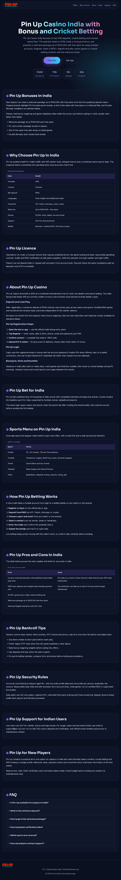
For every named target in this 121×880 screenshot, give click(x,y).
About (94, 5)
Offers (75, 5)
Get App (70, 60)
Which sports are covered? (23, 835)
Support (108, 5)
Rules (100, 5)
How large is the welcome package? (28, 819)
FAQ (114, 5)
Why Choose (85, 5)
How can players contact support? (27, 843)
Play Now (52, 60)
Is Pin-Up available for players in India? (29, 802)
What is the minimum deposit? (25, 811)
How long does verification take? (26, 827)
